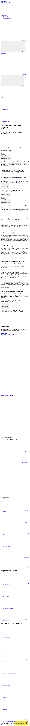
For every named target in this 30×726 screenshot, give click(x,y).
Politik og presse (7, 18)
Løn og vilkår (6, 16)
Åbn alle (2, 153)
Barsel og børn (6, 121)
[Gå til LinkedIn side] (11, 484)
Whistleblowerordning (5, 724)
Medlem (5, 15)
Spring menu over (4, 1)
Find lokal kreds (7, 2)
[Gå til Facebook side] (11, 473)
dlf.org (2, 2)
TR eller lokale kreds (13, 181)
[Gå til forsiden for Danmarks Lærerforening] (11, 13)
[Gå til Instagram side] (11, 494)
